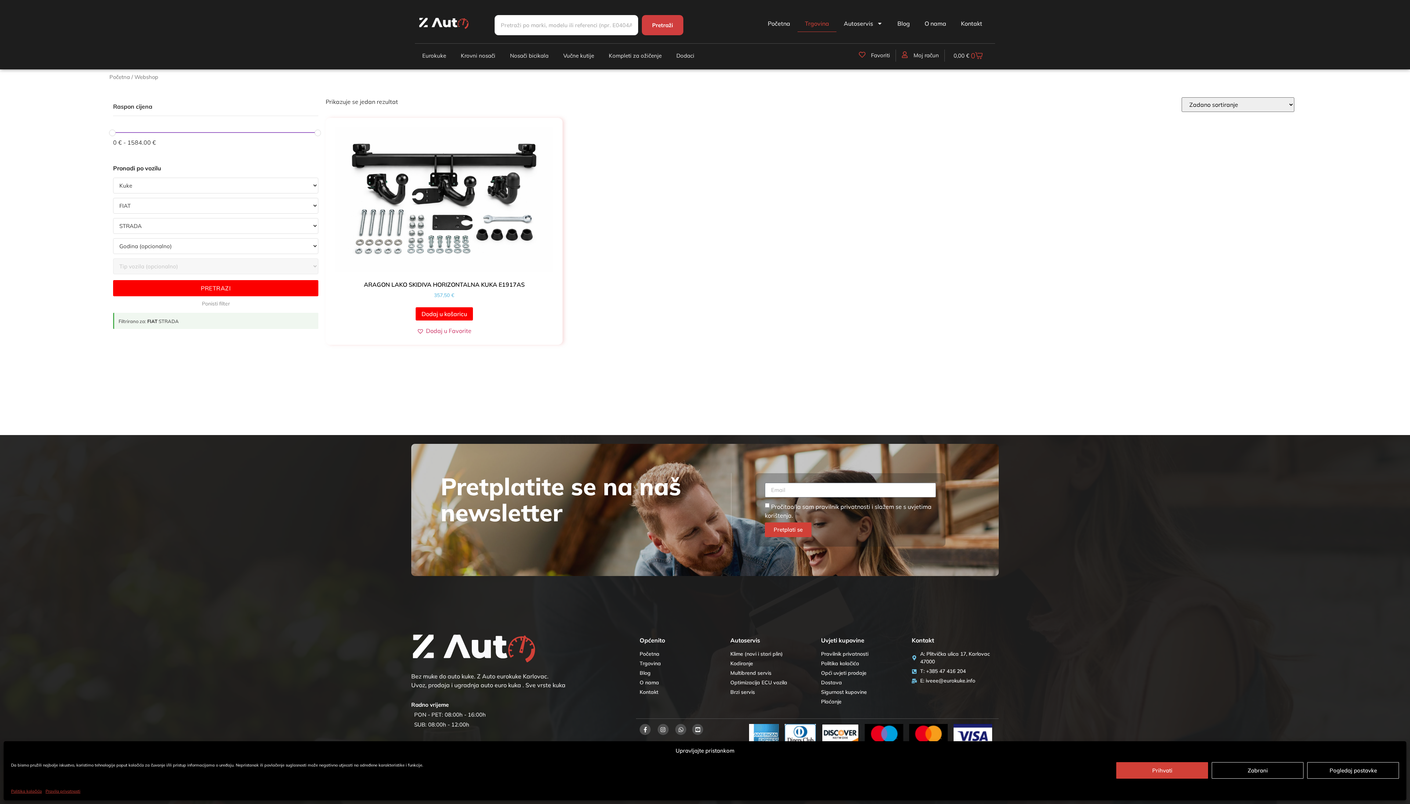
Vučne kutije (578, 55)
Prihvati (1162, 770)
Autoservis (858, 23)
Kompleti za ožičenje (635, 55)
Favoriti (880, 55)
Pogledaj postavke (1353, 770)
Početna (779, 23)
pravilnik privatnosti (843, 506)
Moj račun (926, 55)
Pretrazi (216, 288)
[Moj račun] (904, 54)
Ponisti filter (216, 303)
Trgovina (817, 23)
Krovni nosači (478, 55)
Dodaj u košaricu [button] (444, 314)
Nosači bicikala (529, 55)
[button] (444, 330)
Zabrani (1258, 770)
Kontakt (971, 23)
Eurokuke (434, 55)
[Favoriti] (862, 54)
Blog (903, 23)
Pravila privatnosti (63, 791)
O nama (935, 23)
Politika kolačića (26, 791)
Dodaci (685, 55)
